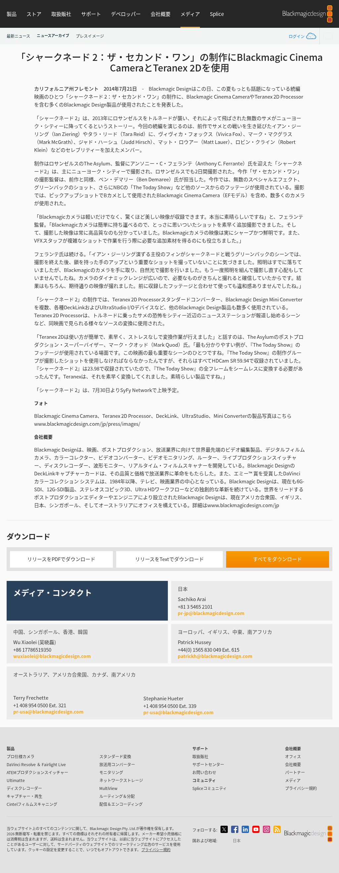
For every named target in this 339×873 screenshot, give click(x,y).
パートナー (295, 772)
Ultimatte (16, 780)
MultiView (108, 788)
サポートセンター (208, 764)
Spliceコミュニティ (209, 788)
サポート (91, 13)
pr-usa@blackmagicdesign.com (48, 711)
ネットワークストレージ (121, 780)
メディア (190, 13)
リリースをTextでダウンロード (169, 558)
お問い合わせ (204, 772)
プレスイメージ (90, 36)
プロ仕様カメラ (20, 756)
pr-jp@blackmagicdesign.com (211, 613)
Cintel (32, 804)
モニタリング (111, 772)
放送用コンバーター (117, 764)
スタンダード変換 (115, 756)
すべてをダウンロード (277, 558)
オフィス (293, 756)
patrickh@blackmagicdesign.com (215, 656)
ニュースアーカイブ (53, 35)
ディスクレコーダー (24, 788)
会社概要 (160, 13)
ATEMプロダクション (37, 772)
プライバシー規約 (301, 788)
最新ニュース (18, 36)
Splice (217, 13)
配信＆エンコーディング (121, 804)
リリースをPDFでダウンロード (61, 558)
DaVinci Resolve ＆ (36, 764)
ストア (33, 13)
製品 (12, 13)
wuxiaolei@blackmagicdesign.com (52, 656)
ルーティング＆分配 (117, 796)
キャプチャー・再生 (24, 796)
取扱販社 (61, 13)
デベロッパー (126, 13)
